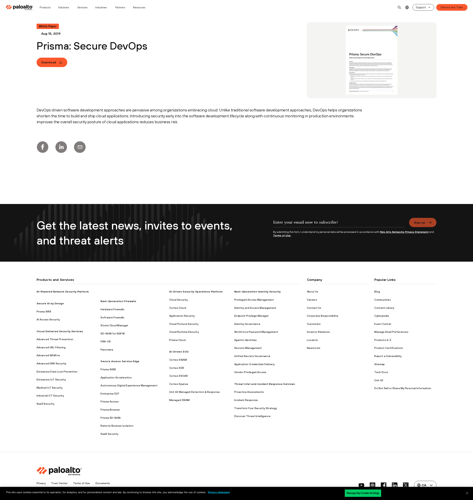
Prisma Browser (110, 409)
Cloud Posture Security (183, 323)
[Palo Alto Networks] (20, 7)
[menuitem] (21, 7)
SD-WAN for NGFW (113, 333)
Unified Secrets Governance (252, 356)
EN (407, 7)
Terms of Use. (282, 235)
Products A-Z (382, 340)
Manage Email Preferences (391, 331)
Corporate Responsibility (322, 315)
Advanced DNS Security (51, 363)
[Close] (467, 493)
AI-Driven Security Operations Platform (195, 291)
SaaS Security (45, 403)
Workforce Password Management (256, 331)
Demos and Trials (452, 7)
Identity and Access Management (255, 307)
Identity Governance (247, 323)
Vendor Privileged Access (250, 372)
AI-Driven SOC (179, 351)
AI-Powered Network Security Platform (63, 291)
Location (312, 340)
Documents (103, 483)
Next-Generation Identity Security (257, 291)
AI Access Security (48, 319)
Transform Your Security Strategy (255, 408)
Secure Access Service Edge (120, 361)
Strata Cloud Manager (114, 325)
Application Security (182, 315)
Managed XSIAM (179, 400)
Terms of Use (81, 483)
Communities (382, 299)
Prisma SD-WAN (110, 417)
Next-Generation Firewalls (118, 301)
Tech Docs (381, 372)
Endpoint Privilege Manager (251, 315)
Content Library (384, 307)
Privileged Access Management (254, 299)
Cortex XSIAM (178, 359)
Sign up (419, 222)
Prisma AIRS (44, 311)
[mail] (80, 147)
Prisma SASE (108, 369)
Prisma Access (110, 401)
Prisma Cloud (177, 340)
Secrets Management (248, 347)
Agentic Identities (245, 340)
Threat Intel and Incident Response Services (264, 383)
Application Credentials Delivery (254, 364)
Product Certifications (388, 347)
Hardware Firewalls (112, 309)
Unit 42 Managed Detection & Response (194, 391)
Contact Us (314, 307)
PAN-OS (106, 341)
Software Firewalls (112, 317)
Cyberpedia (381, 315)
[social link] (361, 485)
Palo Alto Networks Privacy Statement (404, 231)
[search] (399, 7)
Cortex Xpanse (178, 383)
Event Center (382, 323)
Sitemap (379, 364)
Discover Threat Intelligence (252, 416)
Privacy (41, 483)
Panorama (107, 349)
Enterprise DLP (110, 393)
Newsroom (313, 347)
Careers (312, 299)
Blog (377, 291)
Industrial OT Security (50, 395)
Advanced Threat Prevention (55, 339)
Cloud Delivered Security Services (60, 331)
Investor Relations (318, 331)
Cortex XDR (176, 367)
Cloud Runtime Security (184, 331)
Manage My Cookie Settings (363, 493)
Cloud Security (178, 299)
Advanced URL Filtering (51, 347)
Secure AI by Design (50, 303)
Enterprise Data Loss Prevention (57, 371)
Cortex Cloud (177, 307)
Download (48, 62)
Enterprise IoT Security (51, 379)
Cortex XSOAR (178, 375)
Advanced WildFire (48, 355)
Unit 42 (378, 380)
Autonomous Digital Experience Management (129, 385)
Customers (314, 323)
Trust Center (59, 483)
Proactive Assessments (249, 391)
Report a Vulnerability (387, 356)
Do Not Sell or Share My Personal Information (402, 388)
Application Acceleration (116, 377)
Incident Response (246, 400)
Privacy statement (219, 492)
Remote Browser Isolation (117, 425)
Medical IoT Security (49, 387)
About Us (312, 291)
